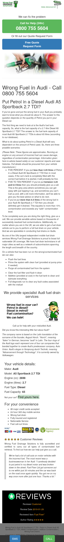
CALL (49, 539)
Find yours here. (28, 397)
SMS (15, 539)
